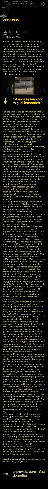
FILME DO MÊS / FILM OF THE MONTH (18, 1)
